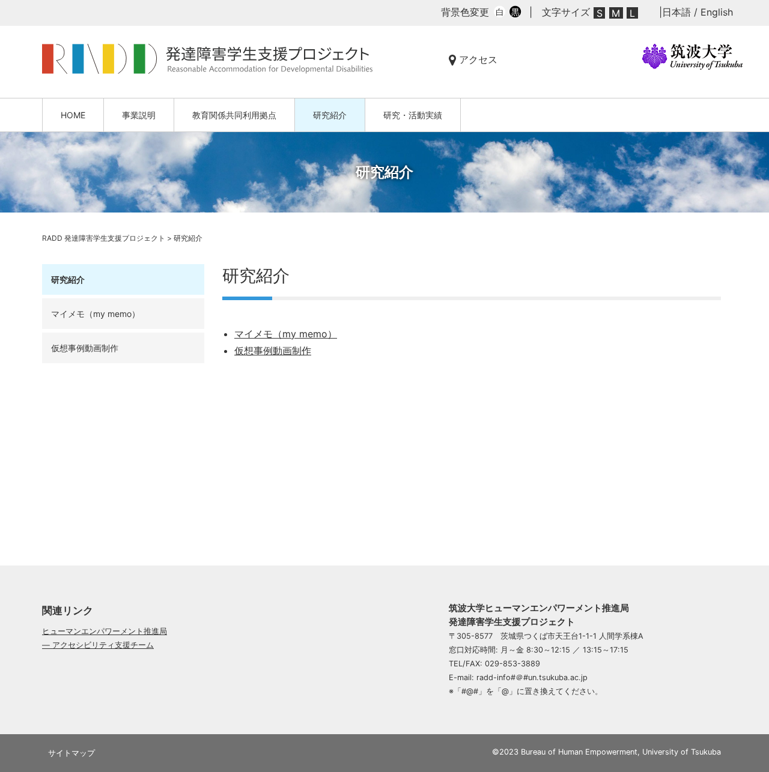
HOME (73, 115)
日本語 (676, 12)
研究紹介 (330, 115)
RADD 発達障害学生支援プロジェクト (213, 59)
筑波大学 (692, 57)
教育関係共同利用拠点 (234, 115)
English (717, 12)
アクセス (476, 59)
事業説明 (139, 115)
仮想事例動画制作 (272, 351)
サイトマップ (71, 753)
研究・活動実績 (412, 115)
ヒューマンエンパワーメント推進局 (104, 631)
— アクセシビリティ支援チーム (98, 645)
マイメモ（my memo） (285, 334)
